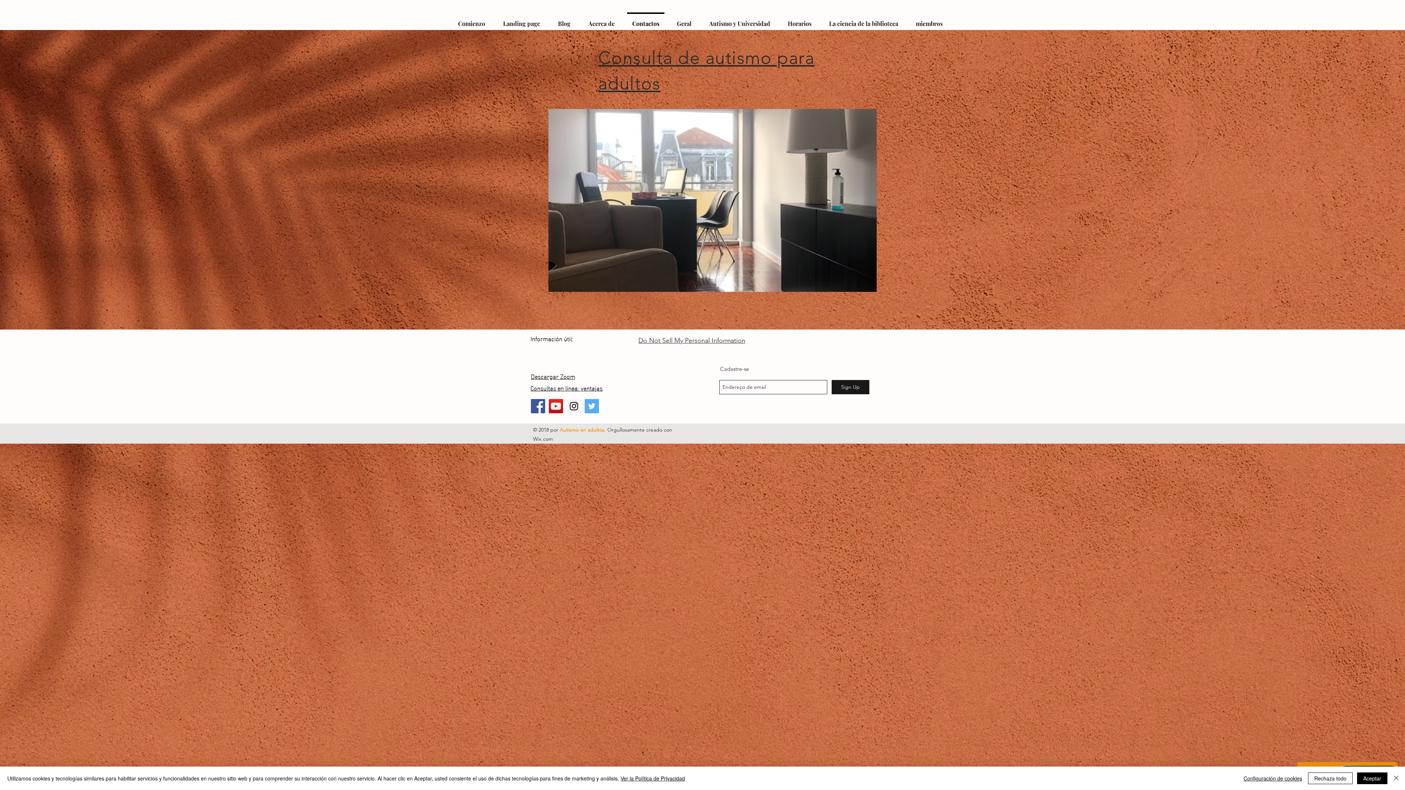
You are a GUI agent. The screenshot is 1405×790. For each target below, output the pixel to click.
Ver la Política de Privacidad (653, 778)
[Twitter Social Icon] (592, 406)
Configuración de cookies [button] (1273, 778)
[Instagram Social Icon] (574, 406)
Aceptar (1372, 778)
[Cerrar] (1396, 778)
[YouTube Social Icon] (556, 406)
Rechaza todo (1330, 778)
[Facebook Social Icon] (538, 406)
